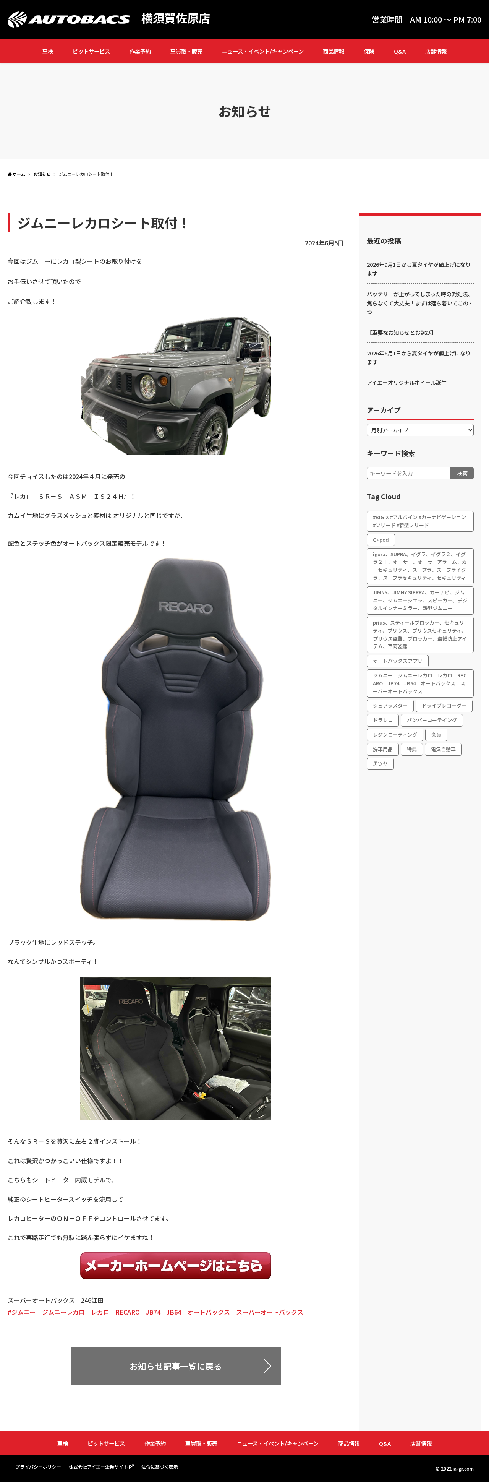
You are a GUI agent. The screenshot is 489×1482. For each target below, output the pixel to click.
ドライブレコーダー (444, 705)
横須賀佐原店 (175, 17)
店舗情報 (436, 51)
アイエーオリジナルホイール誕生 (407, 382)
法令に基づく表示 (159, 1466)
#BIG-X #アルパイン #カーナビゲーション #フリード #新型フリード (419, 521)
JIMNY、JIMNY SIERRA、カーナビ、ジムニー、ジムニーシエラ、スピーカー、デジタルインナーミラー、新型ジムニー (420, 600)
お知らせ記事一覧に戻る (176, 1366)
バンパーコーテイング (432, 720)
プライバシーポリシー (38, 1466)
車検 (47, 51)
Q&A (400, 51)
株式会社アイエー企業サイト (98, 1466)
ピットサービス (91, 51)
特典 (412, 749)
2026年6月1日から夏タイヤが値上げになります (419, 357)
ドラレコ (383, 720)
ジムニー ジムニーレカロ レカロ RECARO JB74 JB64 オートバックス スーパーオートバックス (420, 683)
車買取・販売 (186, 51)
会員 (436, 734)
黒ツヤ (380, 763)
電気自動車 (443, 749)
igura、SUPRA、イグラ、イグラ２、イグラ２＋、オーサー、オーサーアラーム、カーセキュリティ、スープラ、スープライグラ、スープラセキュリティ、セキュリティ (420, 565)
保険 (369, 51)
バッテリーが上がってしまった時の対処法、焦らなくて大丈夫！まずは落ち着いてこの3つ (420, 302)
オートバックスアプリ (398, 660)
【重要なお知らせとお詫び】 (401, 332)
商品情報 (333, 51)
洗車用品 (383, 749)
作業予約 (140, 51)
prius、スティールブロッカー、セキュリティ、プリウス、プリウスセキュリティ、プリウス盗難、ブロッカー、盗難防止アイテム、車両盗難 (420, 634)
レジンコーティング (395, 734)
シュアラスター (390, 705)
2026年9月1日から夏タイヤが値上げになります (419, 268)
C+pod (381, 539)
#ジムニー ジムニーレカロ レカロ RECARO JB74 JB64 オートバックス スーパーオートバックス (155, 1311)
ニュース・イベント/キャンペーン (263, 51)
